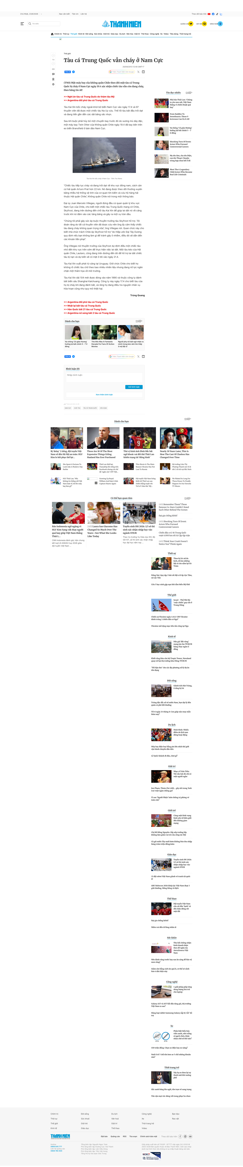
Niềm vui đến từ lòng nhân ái (163, 927)
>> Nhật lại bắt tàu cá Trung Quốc (82, 305)
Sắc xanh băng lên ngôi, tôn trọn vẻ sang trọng (171, 1089)
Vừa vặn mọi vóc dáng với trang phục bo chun (170, 1096)
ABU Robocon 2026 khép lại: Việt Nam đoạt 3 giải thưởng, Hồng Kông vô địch (170, 887)
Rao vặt (175, 1118)
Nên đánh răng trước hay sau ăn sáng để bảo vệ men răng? (171, 960)
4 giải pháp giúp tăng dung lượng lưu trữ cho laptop (183, 989)
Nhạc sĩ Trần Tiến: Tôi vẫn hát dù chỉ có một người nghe (182, 774)
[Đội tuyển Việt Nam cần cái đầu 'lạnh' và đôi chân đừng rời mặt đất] (161, 908)
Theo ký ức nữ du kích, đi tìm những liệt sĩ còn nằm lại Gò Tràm (182, 562)
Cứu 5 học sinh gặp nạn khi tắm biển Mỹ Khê (170, 584)
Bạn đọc (175, 1114)
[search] (43, 23)
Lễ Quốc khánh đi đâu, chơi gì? (164, 756)
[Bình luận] (53, 74)
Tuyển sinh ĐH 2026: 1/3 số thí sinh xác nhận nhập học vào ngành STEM (183, 863)
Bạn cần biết (64, 14)
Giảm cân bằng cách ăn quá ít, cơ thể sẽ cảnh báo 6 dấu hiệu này (170, 970)
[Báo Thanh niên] (60, 1136)
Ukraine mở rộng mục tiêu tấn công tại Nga (169, 626)
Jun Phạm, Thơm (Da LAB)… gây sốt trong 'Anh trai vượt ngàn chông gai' (171, 789)
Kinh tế (81, 34)
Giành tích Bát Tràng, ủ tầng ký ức (183, 687)
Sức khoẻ (85, 1118)
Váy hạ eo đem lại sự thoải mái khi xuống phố (182, 1075)
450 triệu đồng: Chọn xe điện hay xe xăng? (169, 1048)
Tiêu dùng (174, 34)
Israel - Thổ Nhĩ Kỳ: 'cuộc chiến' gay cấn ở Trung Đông (183, 602)
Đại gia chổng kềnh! (159, 920)
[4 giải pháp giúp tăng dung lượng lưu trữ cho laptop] (161, 992)
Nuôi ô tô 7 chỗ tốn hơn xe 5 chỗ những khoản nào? (171, 1055)
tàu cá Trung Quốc (90, 408)
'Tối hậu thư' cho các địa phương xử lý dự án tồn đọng (170, 668)
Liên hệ (84, 14)
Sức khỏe (98, 34)
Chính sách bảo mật (148, 1136)
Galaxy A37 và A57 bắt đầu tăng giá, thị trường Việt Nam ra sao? (171, 1005)
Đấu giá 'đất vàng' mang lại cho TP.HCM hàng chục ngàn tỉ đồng (183, 645)
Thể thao (145, 34)
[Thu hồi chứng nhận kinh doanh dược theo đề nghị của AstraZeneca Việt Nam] (161, 948)
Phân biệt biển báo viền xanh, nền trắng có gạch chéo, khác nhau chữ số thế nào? (183, 1035)
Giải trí (137, 34)
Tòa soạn (133, 1136)
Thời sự (66, 34)
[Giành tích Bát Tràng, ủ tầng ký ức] (161, 690)
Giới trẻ (106, 34)
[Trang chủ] (52, 34)
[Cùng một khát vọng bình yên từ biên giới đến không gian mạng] (161, 820)
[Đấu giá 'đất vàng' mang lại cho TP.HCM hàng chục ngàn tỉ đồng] (161, 646)
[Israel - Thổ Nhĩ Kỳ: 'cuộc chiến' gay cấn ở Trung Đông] (161, 605)
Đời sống (89, 34)
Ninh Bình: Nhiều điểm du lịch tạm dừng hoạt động (181, 732)
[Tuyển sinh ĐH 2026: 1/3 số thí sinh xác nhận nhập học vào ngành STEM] (161, 864)
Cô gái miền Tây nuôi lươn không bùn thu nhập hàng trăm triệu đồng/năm (171, 842)
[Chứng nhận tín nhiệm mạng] (151, 1156)
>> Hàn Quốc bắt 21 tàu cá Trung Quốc (85, 309)
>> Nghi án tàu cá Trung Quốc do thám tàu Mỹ (89, 96)
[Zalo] (221, 14)
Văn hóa (129, 34)
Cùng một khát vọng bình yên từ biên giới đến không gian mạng (182, 819)
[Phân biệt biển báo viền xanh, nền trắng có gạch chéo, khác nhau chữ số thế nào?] (161, 1036)
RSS (124, 1136)
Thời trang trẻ (185, 34)
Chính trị (58, 34)
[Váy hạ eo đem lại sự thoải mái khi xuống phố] (161, 1077)
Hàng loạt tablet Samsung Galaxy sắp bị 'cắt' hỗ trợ (171, 1014)
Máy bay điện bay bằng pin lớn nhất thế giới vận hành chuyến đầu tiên (170, 747)
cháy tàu (77, 408)
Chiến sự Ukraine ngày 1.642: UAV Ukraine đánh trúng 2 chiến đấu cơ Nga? (169, 618)
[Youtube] (209, 14)
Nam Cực (68, 408)
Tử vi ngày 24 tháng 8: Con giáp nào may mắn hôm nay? (171, 713)
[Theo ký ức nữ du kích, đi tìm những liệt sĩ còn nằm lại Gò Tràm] (161, 563)
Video (166, 34)
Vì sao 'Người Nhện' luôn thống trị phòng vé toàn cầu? (170, 798)
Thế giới (73, 34)
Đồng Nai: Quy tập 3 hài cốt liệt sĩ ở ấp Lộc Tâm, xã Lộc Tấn (171, 576)
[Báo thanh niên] (121, 24)
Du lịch (122, 34)
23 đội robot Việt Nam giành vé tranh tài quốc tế (170, 877)
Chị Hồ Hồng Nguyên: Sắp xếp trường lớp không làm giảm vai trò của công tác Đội (169, 833)
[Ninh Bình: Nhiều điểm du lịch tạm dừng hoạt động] (161, 735)
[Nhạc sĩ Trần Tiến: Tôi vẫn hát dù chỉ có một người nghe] (161, 776)
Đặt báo (104, 1136)
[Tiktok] (217, 14)
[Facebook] (213, 14)
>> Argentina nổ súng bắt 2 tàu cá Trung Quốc (89, 313)
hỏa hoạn (103, 408)
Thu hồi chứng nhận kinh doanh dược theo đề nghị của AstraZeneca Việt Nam (182, 948)
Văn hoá (115, 1118)
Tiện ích (75, 14)
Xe (161, 34)
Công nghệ (154, 34)
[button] (53, 55)
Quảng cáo (115, 1136)
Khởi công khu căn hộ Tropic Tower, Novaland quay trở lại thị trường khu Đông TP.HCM (171, 659)
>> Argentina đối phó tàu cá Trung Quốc (86, 100)
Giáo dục (114, 34)
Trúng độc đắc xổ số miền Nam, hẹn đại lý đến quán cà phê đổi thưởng (171, 703)
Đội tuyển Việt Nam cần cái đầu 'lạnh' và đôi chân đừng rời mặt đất (182, 907)
